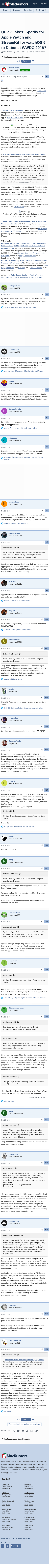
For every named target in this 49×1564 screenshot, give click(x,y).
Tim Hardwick (29, 1501)
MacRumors (7, 52)
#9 (47, 590)
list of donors (19, 207)
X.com (8, 1488)
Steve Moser (6, 1525)
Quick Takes (41, 91)
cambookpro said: (9, 548)
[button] (2, 4)
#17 (46, 868)
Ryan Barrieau (29, 1517)
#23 (46, 1230)
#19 (46, 969)
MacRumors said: (9, 1355)
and (16, 523)
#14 (46, 750)
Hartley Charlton (7, 1509)
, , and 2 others (23, 708)
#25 (46, 1349)
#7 (47, 510)
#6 (47, 447)
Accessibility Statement (21, 1538)
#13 (46, 727)
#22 (46, 1163)
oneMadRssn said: (10, 1077)
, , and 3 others (24, 371)
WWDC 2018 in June (15, 118)
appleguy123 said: (9, 927)
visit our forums (36, 268)
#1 (47, 76)
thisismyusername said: (12, 1235)
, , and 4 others (17, 601)
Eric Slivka (27, 1484)
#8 (47, 542)
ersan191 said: (8, 1038)
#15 (46, 790)
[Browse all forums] (39, 10)
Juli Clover (5, 1493)
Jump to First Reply (19, 77)
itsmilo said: (7, 811)
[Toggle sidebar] (46, 10)
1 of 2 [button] (17, 61)
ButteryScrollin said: (10, 654)
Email (3, 1488)
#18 (46, 921)
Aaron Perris (28, 1525)
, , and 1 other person (23, 458)
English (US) (15, 1546)
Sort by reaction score (37, 52)
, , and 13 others (20, 307)
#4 (47, 390)
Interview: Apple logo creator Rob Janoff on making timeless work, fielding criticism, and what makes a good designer (23, 245)
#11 (46, 648)
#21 (46, 1120)
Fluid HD (8, 1543)
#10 (46, 619)
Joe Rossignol (29, 1493)
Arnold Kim (5, 1484)
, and (20, 428)
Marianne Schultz (30, 1509)
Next (25, 61)
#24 (46, 1314)
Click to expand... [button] (24, 183)
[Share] (43, 76)
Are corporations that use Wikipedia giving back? (24, 154)
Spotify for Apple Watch (13, 110)
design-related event (27, 256)
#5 (47, 418)
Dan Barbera (6, 1517)
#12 (46, 698)
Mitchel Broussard (8, 1501)
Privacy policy (6, 1538)
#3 (47, 358)
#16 (46, 845)
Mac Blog (10, 268)
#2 (47, 294)
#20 (46, 1016)
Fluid (2, 1543)
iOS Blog (21, 268)
